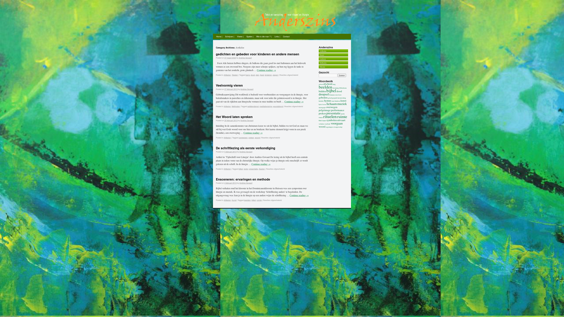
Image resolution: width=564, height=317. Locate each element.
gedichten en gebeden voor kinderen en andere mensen (257, 54)
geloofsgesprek (332, 98)
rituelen (262, 169)
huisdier (321, 101)
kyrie (320, 104)
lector (246, 169)
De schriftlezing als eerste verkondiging (245, 148)
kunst (343, 100)
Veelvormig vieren (229, 85)
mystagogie (322, 107)
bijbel (241, 169)
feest (262, 75)
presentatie (253, 169)
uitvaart (341, 120)
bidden (322, 91)
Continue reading (266, 70)
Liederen (323, 59)
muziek (342, 103)
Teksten (235, 75)
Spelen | (249, 36)
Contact (286, 36)
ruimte (259, 200)
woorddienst (278, 106)
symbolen (332, 120)
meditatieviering (266, 106)
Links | (277, 36)
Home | (219, 36)
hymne (327, 100)
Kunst (234, 200)
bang (248, 75)
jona (333, 101)
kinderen (268, 75)
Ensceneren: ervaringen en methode (243, 179)
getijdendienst (253, 106)
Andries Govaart (245, 58)
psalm (343, 114)
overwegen (243, 137)
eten (257, 75)
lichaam (332, 103)
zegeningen (329, 127)
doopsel (324, 94)
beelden (247, 200)
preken (251, 137)
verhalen (321, 124)
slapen (275, 75)
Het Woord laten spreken (234, 116)
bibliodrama (343, 88)
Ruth (320, 120)
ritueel (321, 117)
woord (257, 137)
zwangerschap (337, 127)
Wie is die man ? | (264, 36)
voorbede (327, 124)
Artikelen (227, 75)
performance (337, 110)
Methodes (236, 106)
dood (253, 75)
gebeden (323, 97)
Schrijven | (229, 36)
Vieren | (240, 36)
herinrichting (342, 98)
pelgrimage (325, 110)
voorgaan (337, 123)
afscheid (327, 84)
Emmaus (332, 95)
